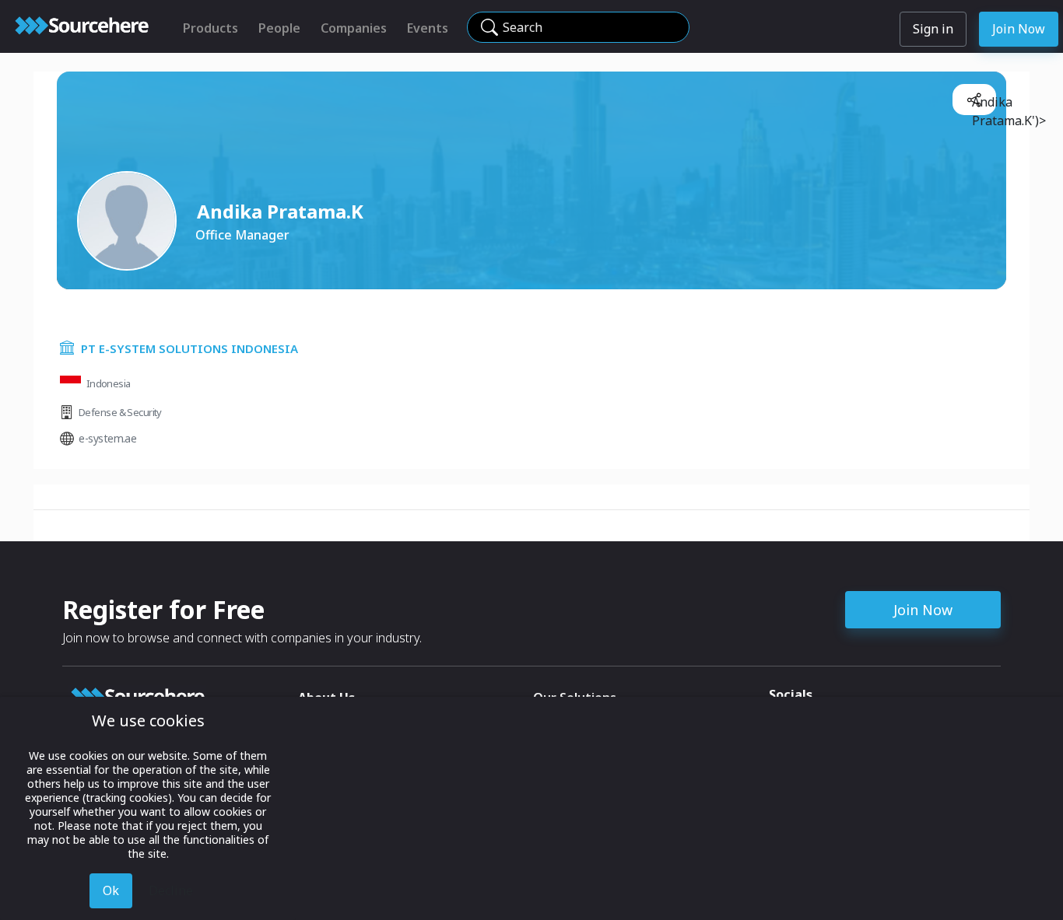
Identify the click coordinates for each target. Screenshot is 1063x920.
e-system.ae (107, 438)
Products (210, 28)
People (279, 28)
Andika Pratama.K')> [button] (981, 104)
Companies (354, 28)
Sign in (933, 28)
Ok (111, 890)
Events (427, 28)
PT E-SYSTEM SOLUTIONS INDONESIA (189, 348)
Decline (171, 890)
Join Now (1018, 28)
